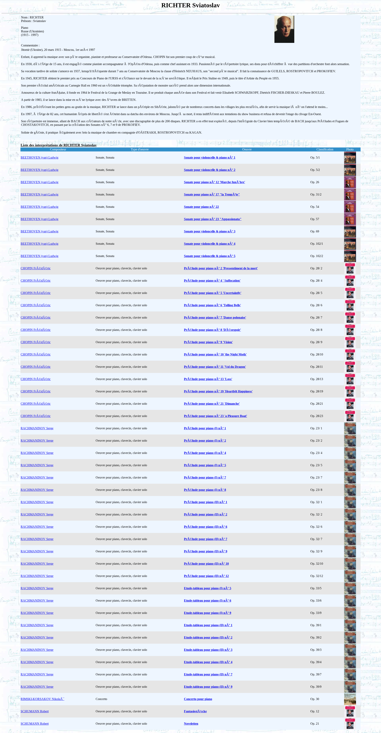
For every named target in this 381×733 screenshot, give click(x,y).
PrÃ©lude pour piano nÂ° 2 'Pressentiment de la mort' (221, 268)
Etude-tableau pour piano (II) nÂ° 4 (208, 662)
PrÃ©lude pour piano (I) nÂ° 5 (205, 465)
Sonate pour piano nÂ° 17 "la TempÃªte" (212, 194)
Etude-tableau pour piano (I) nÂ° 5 (207, 588)
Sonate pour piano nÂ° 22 (201, 206)
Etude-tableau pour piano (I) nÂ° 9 (207, 613)
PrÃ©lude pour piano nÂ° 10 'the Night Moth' (215, 354)
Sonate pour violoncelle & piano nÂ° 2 (209, 169)
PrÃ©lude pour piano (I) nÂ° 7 (205, 477)
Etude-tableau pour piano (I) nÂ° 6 (207, 600)
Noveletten (191, 723)
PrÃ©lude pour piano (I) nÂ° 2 (205, 440)
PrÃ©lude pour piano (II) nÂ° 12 (206, 576)
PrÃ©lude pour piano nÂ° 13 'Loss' (208, 379)
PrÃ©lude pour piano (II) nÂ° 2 (205, 514)
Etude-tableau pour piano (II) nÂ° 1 (208, 625)
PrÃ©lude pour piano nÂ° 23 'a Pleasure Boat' (215, 416)
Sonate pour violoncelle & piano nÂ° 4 (209, 243)
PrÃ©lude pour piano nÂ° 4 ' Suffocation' (212, 280)
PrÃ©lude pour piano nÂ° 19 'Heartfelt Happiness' (218, 391)
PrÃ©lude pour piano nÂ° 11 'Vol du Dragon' (215, 366)
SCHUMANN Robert (35, 711)
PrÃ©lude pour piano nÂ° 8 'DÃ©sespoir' (212, 329)
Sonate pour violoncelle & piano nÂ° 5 (209, 256)
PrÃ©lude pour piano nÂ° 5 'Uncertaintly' (212, 293)
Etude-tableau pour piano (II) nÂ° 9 (208, 686)
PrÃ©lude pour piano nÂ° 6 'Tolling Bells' (212, 305)
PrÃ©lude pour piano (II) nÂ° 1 (205, 502)
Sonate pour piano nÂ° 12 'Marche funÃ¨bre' (214, 182)
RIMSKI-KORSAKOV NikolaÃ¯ (42, 699)
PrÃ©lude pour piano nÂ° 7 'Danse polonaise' (215, 317)
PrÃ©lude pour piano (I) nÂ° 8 (205, 489)
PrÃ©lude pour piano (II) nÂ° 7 (205, 539)
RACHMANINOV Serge (37, 428)
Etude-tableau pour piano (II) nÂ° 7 (208, 674)
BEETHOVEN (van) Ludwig (39, 157)
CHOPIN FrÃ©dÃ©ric (36, 268)
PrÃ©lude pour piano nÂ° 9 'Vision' (208, 342)
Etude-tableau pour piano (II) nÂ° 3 (208, 649)
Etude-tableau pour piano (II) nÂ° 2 (208, 637)
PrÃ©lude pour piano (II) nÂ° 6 (205, 526)
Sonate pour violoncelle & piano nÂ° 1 (209, 157)
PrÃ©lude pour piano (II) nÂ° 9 (205, 551)
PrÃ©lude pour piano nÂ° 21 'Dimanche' (212, 403)
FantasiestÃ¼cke (195, 711)
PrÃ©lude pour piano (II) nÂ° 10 (206, 563)
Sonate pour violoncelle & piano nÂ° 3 (209, 231)
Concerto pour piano (198, 699)
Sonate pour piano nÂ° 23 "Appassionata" (212, 219)
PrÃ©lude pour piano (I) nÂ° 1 (205, 428)
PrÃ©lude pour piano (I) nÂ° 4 (205, 453)
